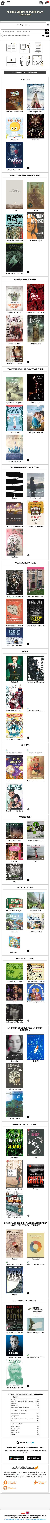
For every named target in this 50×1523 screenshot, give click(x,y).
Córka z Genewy (15, 1426)
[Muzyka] (25, 66)
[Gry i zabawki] (38, 66)
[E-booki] (38, 53)
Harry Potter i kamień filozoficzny (20, 1407)
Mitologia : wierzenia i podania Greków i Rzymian (24, 1401)
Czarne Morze (15, 1432)
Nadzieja (13, 1403)
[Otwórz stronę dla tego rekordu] (15, 100)
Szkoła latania (15, 1415)
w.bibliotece (11, 1474)
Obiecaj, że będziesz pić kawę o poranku (22, 1419)
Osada (13, 1434)
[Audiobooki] (25, 53)
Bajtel (12, 1420)
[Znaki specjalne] (47, 35)
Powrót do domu (15, 1417)
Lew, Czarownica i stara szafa (19, 1399)
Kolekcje (26, 36)
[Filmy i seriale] (11, 66)
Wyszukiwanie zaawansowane (12, 36)
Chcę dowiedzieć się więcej (14, 1519)
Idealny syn (14, 1430)
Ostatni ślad (14, 1405)
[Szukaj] (47, 31)
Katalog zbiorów (23, 25)
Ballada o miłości (15, 1428)
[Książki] (11, 53)
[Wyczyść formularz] (43, 35)
